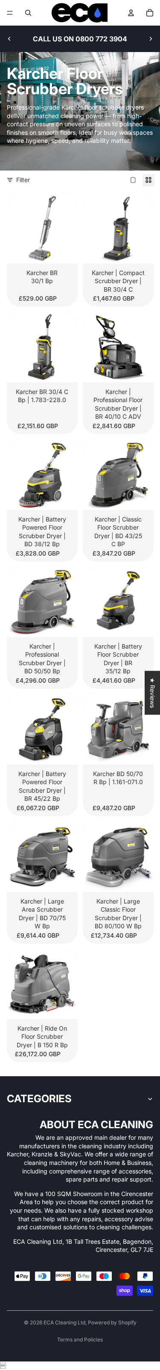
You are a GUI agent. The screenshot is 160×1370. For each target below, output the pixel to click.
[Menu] (10, 13)
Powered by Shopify (112, 1322)
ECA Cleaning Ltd (64, 1322)
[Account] (131, 12)
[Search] (28, 12)
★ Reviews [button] (152, 693)
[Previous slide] (9, 38)
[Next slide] (150, 38)
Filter (23, 179)
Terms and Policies (80, 1339)
